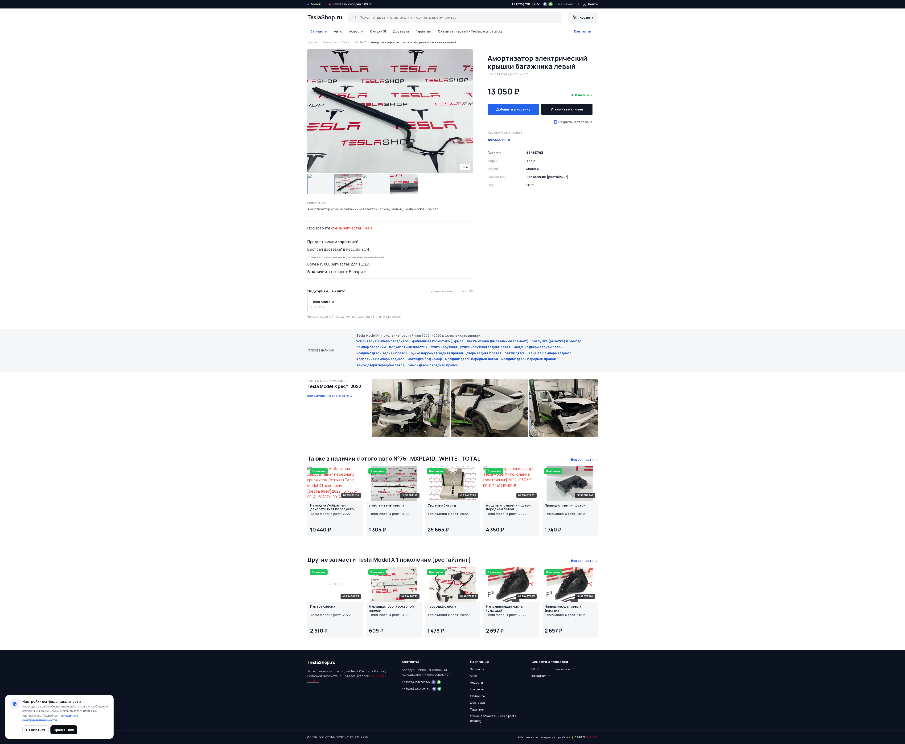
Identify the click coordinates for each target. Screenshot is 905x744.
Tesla (346, 42)
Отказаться (35, 730)
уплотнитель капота (386, 505)
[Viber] (545, 4)
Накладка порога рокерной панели (391, 609)
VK (533, 669)
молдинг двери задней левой (538, 347)
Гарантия (423, 31)
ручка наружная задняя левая (485, 347)
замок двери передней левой (380, 365)
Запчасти (318, 31)
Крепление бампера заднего (380, 359)
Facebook (563, 669)
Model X (360, 42)
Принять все (64, 730)
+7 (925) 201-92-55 (525, 4)
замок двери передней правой (433, 365)
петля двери (515, 353)
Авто (338, 31)
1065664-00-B (499, 140)
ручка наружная (443, 347)
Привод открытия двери (565, 505)
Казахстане (332, 676)
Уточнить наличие (567, 109)
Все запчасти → (584, 459)
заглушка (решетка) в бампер (556, 341)
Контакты (477, 689)
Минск (316, 4)
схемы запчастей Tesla (352, 228)
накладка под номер (425, 359)
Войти (593, 4)
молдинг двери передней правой (528, 359)
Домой (312, 42)
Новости (356, 31)
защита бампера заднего (550, 353)
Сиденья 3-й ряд (442, 505)
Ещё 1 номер (565, 4)
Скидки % (378, 31)
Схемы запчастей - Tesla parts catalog (470, 31)
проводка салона (442, 607)
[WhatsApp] (550, 4)
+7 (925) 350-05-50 (416, 689)
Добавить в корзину (513, 109)
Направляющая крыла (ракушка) (504, 609)
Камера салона (322, 607)
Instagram (539, 676)
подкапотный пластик (408, 347)
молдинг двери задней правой (381, 353)
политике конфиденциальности (50, 717)
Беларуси (314, 676)
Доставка (401, 31)
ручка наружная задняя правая (437, 353)
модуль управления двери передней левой (508, 507)
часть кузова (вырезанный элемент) (498, 341)
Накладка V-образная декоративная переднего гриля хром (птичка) (332, 507)
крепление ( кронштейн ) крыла (437, 341)
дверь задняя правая (483, 353)
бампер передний (371, 347)
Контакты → (584, 31)
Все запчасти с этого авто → (330, 395)
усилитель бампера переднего (382, 341)
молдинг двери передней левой (471, 359)
